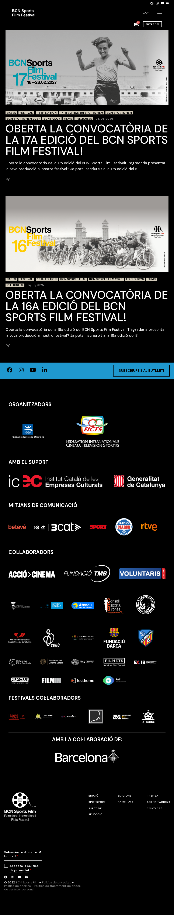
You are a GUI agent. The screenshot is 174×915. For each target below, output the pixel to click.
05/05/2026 (104, 118)
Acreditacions (158, 802)
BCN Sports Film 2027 (23, 118)
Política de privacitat (56, 882)
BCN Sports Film (119, 112)
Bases (11, 112)
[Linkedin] (168, 3)
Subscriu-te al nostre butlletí (20, 854)
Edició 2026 (135, 279)
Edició (93, 795)
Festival (26, 112)
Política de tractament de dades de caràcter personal (42, 887)
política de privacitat (24, 868)
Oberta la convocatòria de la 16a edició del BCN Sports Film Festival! (87, 306)
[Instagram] (157, 3)
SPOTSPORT (97, 802)
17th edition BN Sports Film (81, 112)
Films (68, 118)
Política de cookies (17, 886)
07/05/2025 (35, 285)
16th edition (47, 112)
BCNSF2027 (52, 118)
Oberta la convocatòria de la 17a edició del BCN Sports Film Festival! (87, 139)
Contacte (155, 808)
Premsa (152, 795)
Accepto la (24, 868)
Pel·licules (84, 118)
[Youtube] (162, 3)
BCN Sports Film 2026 (105, 279)
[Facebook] (152, 3)
